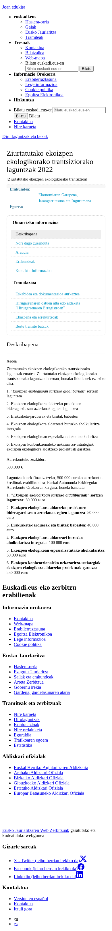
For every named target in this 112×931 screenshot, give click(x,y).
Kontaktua (34, 47)
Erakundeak (25, 261)
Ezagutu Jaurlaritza (31, 671)
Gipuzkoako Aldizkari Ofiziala (41, 782)
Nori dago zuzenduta (32, 243)
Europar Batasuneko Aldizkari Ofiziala (49, 793)
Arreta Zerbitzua (29, 682)
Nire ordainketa (28, 729)
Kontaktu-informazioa (33, 270)
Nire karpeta (25, 126)
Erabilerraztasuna (41, 79)
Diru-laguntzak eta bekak (25, 136)
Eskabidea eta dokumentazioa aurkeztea (48, 294)
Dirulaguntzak (27, 719)
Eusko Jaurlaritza (40, 32)
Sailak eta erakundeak (33, 676)
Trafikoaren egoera (31, 740)
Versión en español (31, 898)
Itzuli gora (23, 908)
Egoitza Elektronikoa (44, 94)
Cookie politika (39, 89)
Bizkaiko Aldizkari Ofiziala (38, 777)
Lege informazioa (30, 639)
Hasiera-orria (37, 21)
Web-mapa (35, 57)
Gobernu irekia (27, 687)
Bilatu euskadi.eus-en (44, 63)
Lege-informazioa (41, 84)
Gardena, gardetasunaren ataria (42, 692)
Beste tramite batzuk (32, 326)
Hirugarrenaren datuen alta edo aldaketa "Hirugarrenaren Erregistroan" (48, 305)
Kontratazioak (26, 724)
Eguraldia (22, 734)
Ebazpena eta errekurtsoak (37, 317)
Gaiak (30, 27)
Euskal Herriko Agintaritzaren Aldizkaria (51, 767)
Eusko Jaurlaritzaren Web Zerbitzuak (35, 830)
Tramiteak (34, 37)
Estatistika (23, 745)
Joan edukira (13, 7)
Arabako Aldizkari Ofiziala (38, 772)
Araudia (22, 252)
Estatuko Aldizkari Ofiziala (38, 788)
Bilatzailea (34, 52)
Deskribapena (26, 234)
